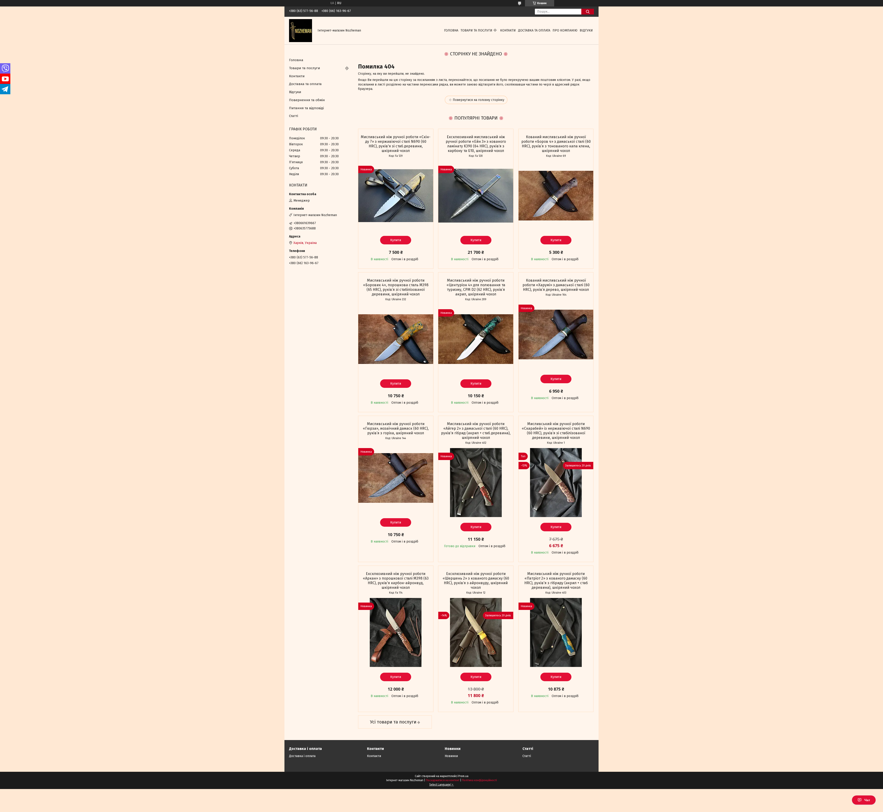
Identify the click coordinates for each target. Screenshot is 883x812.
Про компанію (565, 30)
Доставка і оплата (302, 756)
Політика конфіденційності (479, 780)
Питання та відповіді (306, 108)
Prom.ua (463, 776)
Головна (451, 30)
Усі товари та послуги (393, 722)
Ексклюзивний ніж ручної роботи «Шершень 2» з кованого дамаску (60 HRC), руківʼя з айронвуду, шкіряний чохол (476, 581)
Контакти (508, 30)
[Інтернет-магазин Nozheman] (300, 30)
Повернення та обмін (307, 100)
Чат (867, 800)
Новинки (451, 756)
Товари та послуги (476, 30)
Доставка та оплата (534, 30)
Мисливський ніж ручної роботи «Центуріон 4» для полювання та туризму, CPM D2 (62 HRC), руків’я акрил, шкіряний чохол (476, 287)
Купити (395, 240)
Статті (293, 116)
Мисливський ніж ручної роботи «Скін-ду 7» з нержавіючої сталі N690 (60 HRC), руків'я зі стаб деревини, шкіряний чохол (395, 144)
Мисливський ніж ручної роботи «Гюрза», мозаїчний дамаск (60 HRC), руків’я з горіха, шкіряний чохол (396, 428)
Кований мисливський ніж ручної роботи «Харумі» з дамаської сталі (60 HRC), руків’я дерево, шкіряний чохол (556, 285)
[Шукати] (587, 11)
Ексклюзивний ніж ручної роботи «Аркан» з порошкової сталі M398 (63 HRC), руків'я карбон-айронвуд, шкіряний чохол (396, 581)
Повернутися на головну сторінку (478, 100)
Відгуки (586, 30)
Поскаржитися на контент (442, 780)
